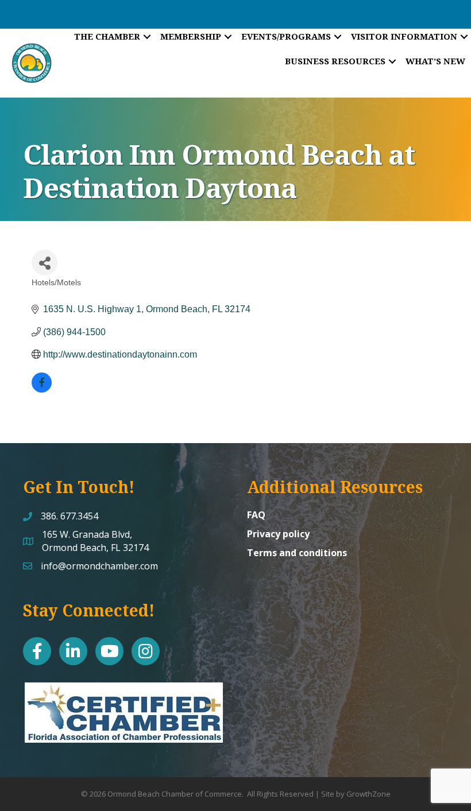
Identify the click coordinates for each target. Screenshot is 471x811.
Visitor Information (404, 36)
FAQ (256, 515)
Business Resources (335, 61)
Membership (190, 36)
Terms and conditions (297, 552)
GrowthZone (368, 794)
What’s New (435, 61)
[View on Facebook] (42, 389)
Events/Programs (286, 36)
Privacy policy (278, 533)
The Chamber (107, 36)
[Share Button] (44, 262)
